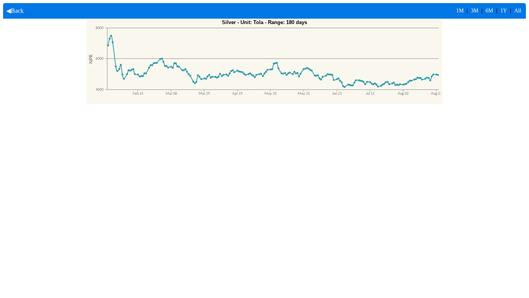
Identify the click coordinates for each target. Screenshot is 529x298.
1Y (503, 11)
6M (489, 11)
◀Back (13, 10)
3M (474, 11)
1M (460, 11)
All (517, 11)
